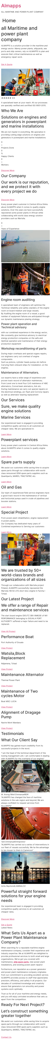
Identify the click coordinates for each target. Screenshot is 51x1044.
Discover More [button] (7, 170)
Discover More (7, 919)
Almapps (11, 6)
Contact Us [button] (6, 1037)
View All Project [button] (8, 631)
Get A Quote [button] (6, 64)
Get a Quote (6, 925)
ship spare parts (21, 962)
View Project (7, 648)
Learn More (6, 434)
